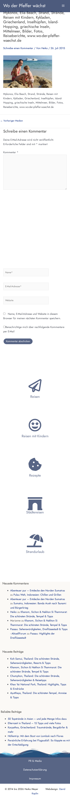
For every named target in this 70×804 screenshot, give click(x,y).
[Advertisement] (35, 228)
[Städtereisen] (35, 503)
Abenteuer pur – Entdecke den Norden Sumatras (37, 590)
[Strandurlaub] (35, 540)
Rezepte (35, 475)
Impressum (35, 778)
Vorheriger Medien (11, 121)
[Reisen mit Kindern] (35, 425)
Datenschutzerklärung (35, 770)
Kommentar (10, 152)
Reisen (35, 396)
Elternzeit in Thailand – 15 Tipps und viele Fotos (34, 723)
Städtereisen (35, 512)
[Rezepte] (35, 464)
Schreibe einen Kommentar (18, 48)
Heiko (13, 612)
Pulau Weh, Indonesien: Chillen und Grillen (37, 595)
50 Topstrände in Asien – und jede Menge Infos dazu (37, 719)
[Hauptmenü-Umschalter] (63, 4)
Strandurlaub (35, 551)
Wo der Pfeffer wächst (24, 5)
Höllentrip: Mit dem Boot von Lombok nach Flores (35, 736)
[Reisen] (35, 385)
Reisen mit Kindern (35, 436)
